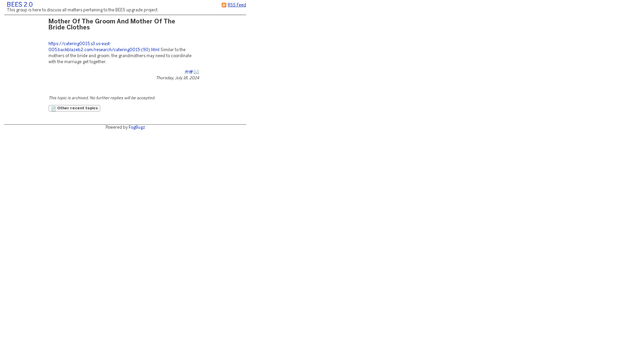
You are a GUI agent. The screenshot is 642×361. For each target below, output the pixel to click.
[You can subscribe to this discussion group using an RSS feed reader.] (224, 5)
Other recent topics (77, 108)
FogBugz (137, 127)
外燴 (189, 72)
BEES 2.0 (20, 5)
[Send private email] (196, 72)
